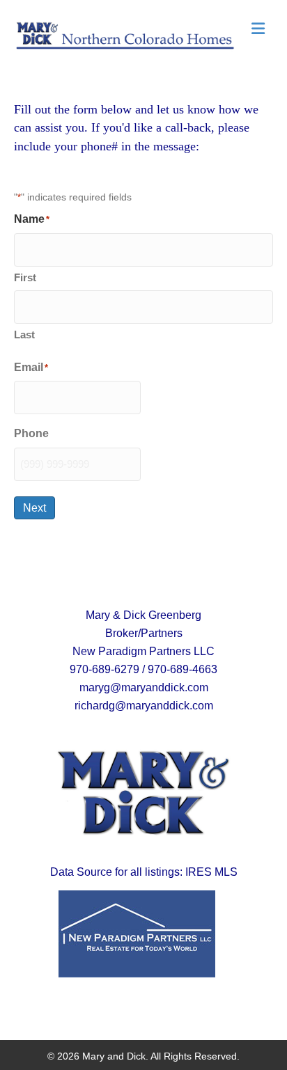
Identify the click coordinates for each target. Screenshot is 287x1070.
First (25, 277)
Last (24, 334)
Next (34, 508)
